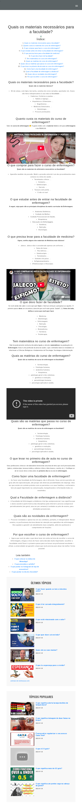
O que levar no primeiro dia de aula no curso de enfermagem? (42, 66)
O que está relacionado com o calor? (50, 619)
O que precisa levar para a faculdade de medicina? (42, 53)
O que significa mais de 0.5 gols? (49, 768)
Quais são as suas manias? (46, 650)
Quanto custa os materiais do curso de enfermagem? (42, 45)
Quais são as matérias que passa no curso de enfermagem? (42, 64)
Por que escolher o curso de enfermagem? (42, 77)
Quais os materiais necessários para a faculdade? (41, 43)
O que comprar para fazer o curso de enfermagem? (42, 48)
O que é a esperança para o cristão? (50, 665)
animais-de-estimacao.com (20, 681)
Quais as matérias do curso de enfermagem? (42, 61)
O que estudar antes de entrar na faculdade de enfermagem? (42, 51)
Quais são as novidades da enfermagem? (42, 74)
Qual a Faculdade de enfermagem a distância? (42, 71)
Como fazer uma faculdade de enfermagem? (42, 69)
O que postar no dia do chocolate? (25, 572)
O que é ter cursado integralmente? (50, 604)
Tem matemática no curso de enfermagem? (42, 58)
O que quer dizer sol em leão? (48, 635)
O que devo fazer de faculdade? (42, 56)
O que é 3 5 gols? (43, 749)
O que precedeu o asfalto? (25, 564)
